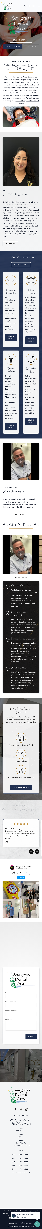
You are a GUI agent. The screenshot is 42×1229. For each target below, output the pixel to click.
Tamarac (28, 1211)
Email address (10, 1002)
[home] (9, 6)
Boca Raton (20, 1211)
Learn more (11, 337)
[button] (39, 5)
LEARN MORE (21, 514)
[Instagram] (21, 1109)
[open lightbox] (21, 116)
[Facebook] (15, 1109)
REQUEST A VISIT (12, 47)
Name (7, 993)
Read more (10, 243)
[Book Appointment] (30, 5)
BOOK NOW (32, 47)
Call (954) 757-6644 (21, 40)
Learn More (18, 961)
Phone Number (11, 1010)
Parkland (35, 1211)
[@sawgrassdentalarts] (12, 868)
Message (8, 1019)
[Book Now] (34, 5)
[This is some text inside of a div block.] (26, 5)
